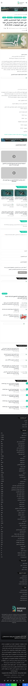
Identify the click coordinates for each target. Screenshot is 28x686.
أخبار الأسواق (20, 14)
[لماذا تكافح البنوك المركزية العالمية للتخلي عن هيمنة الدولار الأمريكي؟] (23, 356)
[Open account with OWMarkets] (14, 9)
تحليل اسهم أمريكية (21, 519)
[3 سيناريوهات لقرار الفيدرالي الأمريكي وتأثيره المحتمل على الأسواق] (23, 373)
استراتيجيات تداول (23, 525)
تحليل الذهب (21, 502)
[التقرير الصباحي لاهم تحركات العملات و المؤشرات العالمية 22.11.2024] (21, 207)
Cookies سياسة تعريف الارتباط (16, 677)
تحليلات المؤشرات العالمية (20, 508)
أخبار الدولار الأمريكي (20, 452)
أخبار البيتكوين (21, 468)
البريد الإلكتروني (23, 256)
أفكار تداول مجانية (22, 523)
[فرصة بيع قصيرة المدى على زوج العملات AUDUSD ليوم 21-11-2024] (23, 408)
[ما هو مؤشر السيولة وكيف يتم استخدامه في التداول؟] (23, 311)
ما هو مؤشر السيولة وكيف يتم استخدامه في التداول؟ (14, 638)
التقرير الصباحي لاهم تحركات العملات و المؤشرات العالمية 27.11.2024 (21, 199)
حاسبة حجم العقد (24, 596)
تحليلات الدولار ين (21, 498)
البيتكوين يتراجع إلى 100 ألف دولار (12, 360)
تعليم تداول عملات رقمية (19, 534)
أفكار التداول (25, 563)
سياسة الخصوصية (7, 675)
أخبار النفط (22, 462)
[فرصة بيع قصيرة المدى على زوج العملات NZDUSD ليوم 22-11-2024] (23, 402)
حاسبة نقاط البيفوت (23, 600)
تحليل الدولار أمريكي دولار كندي (18, 485)
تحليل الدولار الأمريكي (17, 17)
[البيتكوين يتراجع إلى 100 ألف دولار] (23, 361)
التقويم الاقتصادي (24, 590)
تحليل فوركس (9, 17)
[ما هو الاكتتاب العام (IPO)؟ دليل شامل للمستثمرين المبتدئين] (23, 316)
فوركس (15, 14)
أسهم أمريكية (21, 475)
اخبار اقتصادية (22, 437)
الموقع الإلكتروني (23, 262)
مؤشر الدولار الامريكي (20, 145)
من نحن (19, 675)
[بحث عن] (26, 3)
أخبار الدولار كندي (21, 443)
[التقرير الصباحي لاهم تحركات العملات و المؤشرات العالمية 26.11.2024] (7, 192)
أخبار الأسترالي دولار (20, 441)
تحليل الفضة (21, 504)
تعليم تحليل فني (21, 538)
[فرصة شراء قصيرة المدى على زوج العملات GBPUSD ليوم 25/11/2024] (23, 397)
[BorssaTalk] (21, 3)
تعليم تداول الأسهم (20, 544)
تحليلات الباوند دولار (20, 496)
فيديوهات (22, 548)
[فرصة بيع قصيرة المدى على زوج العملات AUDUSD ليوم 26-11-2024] (23, 391)
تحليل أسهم (23, 517)
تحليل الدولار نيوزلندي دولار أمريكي (17, 489)
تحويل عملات (24, 594)
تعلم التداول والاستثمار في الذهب (17, 536)
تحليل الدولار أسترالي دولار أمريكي (17, 487)
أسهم (24, 473)
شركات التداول (23, 550)
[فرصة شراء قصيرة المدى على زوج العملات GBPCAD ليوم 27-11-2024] (23, 385)
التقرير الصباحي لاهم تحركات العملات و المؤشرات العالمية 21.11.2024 (7, 213)
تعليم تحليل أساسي (20, 540)
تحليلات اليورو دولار (20, 494)
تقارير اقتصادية (22, 477)
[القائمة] (1, 3)
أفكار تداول (24, 521)
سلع (26, 422)
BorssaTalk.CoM (21, 673)
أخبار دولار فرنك (21, 454)
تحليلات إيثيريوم (21, 514)
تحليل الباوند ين (21, 483)
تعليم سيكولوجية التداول (20, 529)
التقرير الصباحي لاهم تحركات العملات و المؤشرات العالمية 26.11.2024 (7, 199)
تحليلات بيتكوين (21, 512)
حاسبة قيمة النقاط (23, 598)
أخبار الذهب (22, 458)
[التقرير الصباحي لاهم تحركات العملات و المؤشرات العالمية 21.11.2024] (7, 207)
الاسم (25, 251)
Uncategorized (23, 557)
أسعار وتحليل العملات (23, 592)
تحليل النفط (22, 506)
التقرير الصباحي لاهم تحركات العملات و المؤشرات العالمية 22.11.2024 (21, 213)
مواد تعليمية (23, 546)
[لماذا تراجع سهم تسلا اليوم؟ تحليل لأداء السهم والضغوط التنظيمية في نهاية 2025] (23, 350)
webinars (24, 433)
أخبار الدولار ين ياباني (20, 448)
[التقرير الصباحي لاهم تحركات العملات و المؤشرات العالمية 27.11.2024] (21, 192)
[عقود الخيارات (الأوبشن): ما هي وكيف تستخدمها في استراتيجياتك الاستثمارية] (23, 305)
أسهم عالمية (24, 424)
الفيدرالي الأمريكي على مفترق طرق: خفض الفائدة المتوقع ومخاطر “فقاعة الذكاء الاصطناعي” (10, 367)
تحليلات (4, 17)
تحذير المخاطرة (14, 675)
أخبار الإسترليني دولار (20, 450)
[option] (14, 632)
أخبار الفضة (22, 460)
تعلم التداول (24, 527)
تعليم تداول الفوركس (20, 542)
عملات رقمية (24, 426)
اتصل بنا (8, 677)
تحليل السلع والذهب (21, 500)
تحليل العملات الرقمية (21, 510)
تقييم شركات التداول (21, 555)
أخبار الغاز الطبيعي (20, 464)
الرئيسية (24, 14)
